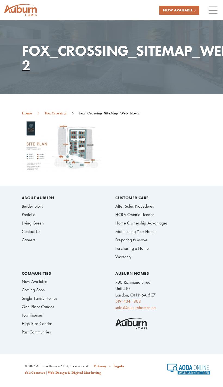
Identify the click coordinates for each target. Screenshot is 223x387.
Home (27, 113)
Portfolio (28, 214)
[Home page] (20, 10)
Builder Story (32, 206)
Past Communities (36, 332)
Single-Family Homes (40, 298)
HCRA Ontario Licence (134, 214)
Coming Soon (33, 290)
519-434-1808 (128, 301)
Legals (118, 366)
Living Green (33, 223)
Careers (29, 240)
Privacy (100, 366)
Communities (36, 273)
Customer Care (131, 198)
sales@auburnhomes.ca (135, 307)
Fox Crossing (55, 113)
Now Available (34, 281)
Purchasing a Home (131, 248)
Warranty (123, 257)
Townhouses (32, 315)
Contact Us (31, 231)
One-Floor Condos (38, 307)
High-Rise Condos (37, 323)
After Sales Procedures (134, 206)
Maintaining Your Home (135, 231)
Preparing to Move (131, 240)
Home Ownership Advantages (141, 223)
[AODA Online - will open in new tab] (188, 371)
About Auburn (38, 198)
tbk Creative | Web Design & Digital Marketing (63, 373)
